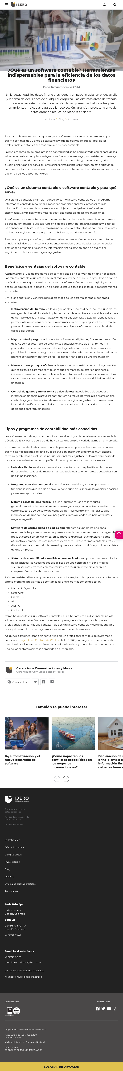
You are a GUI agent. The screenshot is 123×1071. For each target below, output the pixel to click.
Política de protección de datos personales (17, 818)
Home (51, 119)
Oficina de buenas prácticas (20, 883)
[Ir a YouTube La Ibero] (109, 1010)
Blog (61, 119)
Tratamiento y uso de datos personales (15, 810)
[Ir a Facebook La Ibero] (98, 1010)
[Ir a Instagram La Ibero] (115, 1010)
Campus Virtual (13, 854)
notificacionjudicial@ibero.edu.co (23, 976)
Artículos (73, 119)
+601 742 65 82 (13, 935)
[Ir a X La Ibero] (103, 1010)
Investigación (12, 862)
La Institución (12, 840)
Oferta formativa (14, 847)
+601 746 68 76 (13, 957)
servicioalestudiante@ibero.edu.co (24, 962)
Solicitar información (61, 1066)
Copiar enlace (20, 682)
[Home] (19, 4)
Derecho (9, 876)
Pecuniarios (11, 891)
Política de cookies (14, 824)
